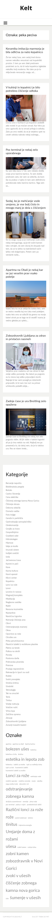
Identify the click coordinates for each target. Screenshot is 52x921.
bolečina (33, 750)
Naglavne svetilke (13, 602)
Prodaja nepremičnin (15, 669)
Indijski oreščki (12, 553)
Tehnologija (11, 690)
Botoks (9, 490)
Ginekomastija (12, 525)
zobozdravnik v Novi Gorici (24, 865)
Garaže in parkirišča (14, 518)
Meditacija (10, 599)
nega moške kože (12, 784)
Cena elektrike (12, 497)
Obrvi (8, 623)
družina (20, 754)
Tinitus (9, 701)
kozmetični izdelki (21, 767)
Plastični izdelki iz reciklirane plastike (22, 644)
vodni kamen (21, 847)
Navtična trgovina (14, 616)
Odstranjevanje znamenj (16, 627)
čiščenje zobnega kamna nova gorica (23, 887)
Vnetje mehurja (12, 704)
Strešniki (9, 686)
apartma (8, 744)
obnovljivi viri (24, 784)
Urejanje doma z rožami (20, 835)
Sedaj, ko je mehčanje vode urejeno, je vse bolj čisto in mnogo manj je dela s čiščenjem (26, 204)
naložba (39, 781)
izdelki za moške (19, 764)
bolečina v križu (11, 754)
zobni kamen (17, 854)
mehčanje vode (35, 776)
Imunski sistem (12, 550)
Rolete (8, 676)
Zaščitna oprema (13, 715)
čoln (7, 898)
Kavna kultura (12, 571)
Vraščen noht (11, 708)
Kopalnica (10, 581)
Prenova (9, 665)
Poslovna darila (12, 658)
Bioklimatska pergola (15, 487)
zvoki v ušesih (18, 876)
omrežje (25, 801)
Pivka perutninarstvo (15, 641)
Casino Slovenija (13, 494)
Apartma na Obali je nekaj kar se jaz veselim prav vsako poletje (24, 273)
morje (34, 781)
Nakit (8, 606)
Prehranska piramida (15, 662)
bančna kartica (30, 744)
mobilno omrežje (24, 781)
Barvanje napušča (13, 483)
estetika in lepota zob (25, 759)
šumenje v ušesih (25, 898)
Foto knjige (10, 515)
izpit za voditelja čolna (34, 764)
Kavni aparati (11, 574)
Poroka (9, 655)
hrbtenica (9, 764)
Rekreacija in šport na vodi (17, 672)
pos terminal (10, 804)
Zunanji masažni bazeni (16, 725)
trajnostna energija (25, 825)
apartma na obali (18, 744)
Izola (8, 557)
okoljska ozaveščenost (13, 801)
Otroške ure (11, 637)
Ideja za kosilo (12, 546)
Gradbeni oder (12, 536)
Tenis (8, 697)
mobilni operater (11, 781)
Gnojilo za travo (13, 529)
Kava (8, 567)
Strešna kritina (12, 683)
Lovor (8, 588)
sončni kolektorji (21, 818)
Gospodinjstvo (12, 532)
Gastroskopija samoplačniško (18, 522)
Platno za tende (12, 648)
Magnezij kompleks (14, 595)
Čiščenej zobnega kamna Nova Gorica (22, 501)
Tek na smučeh (12, 694)
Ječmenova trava (13, 560)
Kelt (26, 8)
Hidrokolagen (12, 539)
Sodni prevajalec (13, 679)
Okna (8, 630)
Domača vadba (12, 511)
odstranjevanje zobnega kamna (20, 793)
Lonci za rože (11, 585)
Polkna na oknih (13, 651)
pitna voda (33, 801)
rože (10, 817)
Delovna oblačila (13, 508)
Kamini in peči (12, 564)
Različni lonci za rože (24, 810)
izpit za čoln (10, 767)
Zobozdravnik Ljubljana (16, 722)
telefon (30, 818)
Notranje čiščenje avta (15, 620)
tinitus (11, 824)
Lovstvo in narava (13, 592)
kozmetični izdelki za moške (15, 770)
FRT (47, 917)
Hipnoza (9, 543)
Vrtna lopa (10, 711)
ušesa (11, 846)
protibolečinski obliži (34, 804)
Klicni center (11, 578)
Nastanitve (10, 613)
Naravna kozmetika (14, 609)
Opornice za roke (13, 634)
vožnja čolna (32, 847)
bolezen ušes (17, 749)
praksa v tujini (21, 804)
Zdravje (9, 718)
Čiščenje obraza (12, 504)
